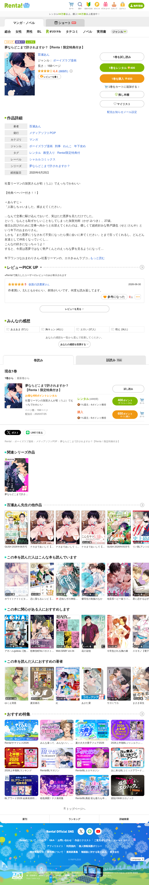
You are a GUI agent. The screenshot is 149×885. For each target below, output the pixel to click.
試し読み (128, 389)
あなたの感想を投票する (73, 344)
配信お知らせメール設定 (122, 112)
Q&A (52, 840)
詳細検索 (124, 819)
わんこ (67, 146)
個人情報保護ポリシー (90, 846)
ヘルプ (42, 840)
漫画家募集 (72, 852)
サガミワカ (113, 702)
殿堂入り (49, 152)
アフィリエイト (55, 846)
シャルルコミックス (42, 159)
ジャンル (117, 31)
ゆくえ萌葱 (10, 702)
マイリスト (124, 104)
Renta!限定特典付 (68, 152)
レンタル (35, 152)
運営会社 (114, 852)
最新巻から (23, 378)
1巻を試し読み (122, 57)
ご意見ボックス (102, 840)
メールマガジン (121, 840)
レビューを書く (51, 76)
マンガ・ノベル (24, 22)
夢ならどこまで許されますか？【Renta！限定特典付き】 (47, 387)
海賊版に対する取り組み (94, 852)
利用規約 (71, 846)
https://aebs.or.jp (33, 878)
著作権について (55, 852)
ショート (67, 22)
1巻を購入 (122, 78)
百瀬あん (43, 54)
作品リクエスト (83, 840)
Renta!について (27, 840)
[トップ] (13, 5)
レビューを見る (73, 309)
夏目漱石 (35, 702)
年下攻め (80, 146)
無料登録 (138, 5)
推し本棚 (123, 94)
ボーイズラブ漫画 (64, 60)
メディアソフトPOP (42, 133)
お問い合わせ (65, 840)
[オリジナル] (53, 31)
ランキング (74, 819)
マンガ (33, 139)
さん (39, 284)
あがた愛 (86, 702)
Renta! (8, 441)
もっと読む (97, 258)
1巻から (9, 378)
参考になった (116, 296)
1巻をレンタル (122, 68)
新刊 (25, 819)
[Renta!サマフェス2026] (26, 5)
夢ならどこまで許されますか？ (49, 166)
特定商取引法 (37, 852)
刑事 (58, 146)
